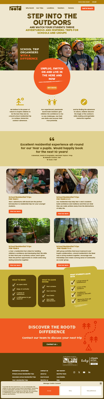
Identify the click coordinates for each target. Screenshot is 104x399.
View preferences (91, 390)
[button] (101, 383)
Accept (49, 390)
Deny (70, 390)
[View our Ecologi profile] (89, 361)
